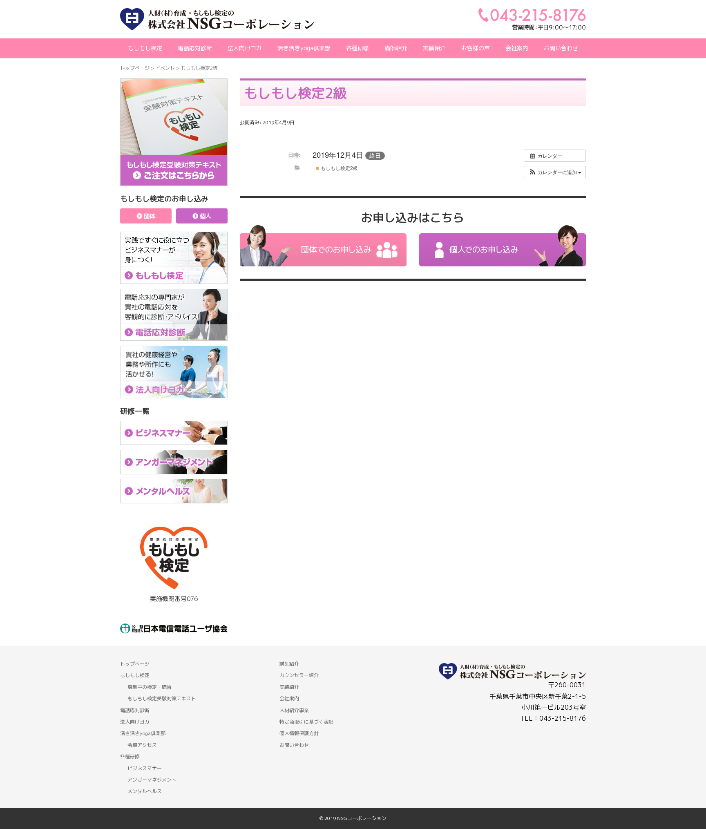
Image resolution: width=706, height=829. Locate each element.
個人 (204, 216)
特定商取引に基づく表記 (306, 721)
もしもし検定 (145, 48)
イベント (165, 68)
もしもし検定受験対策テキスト (161, 698)
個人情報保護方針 (299, 733)
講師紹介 (289, 663)
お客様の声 (475, 48)
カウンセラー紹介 (299, 675)
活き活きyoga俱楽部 (304, 48)
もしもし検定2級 (338, 167)
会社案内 (516, 48)
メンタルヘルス (144, 791)
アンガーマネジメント (151, 779)
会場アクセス (142, 745)
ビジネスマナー (144, 768)
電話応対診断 (195, 48)
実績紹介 (434, 48)
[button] (554, 172)
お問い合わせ (561, 48)
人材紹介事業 (294, 710)
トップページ (135, 68)
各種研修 (130, 756)
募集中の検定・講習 (149, 687)
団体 (148, 216)
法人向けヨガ (245, 48)
